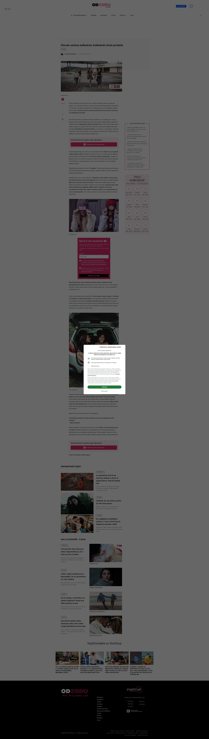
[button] (104, 366)
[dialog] (104, 369)
